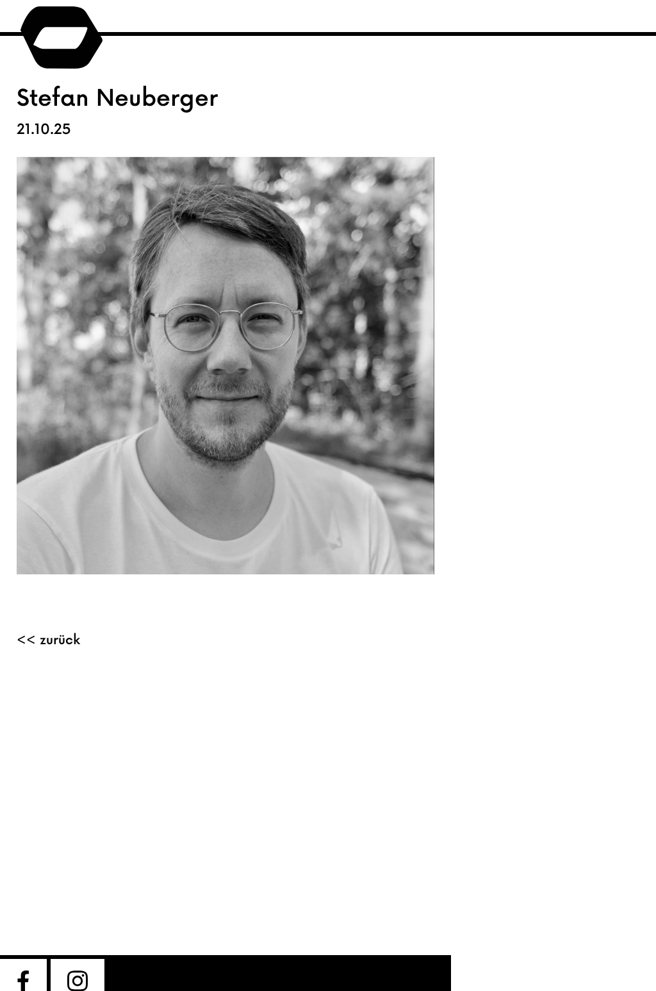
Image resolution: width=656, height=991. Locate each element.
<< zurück (48, 640)
